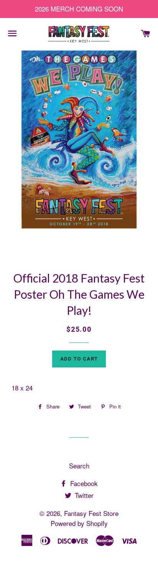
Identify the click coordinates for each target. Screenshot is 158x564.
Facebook (83, 483)
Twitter (83, 495)
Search (79, 465)
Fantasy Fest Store (91, 513)
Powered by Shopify (79, 523)
